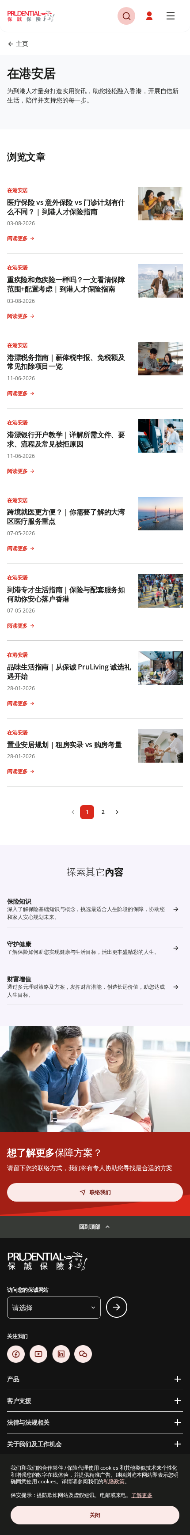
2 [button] (103, 812)
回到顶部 (89, 1226)
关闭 (95, 1515)
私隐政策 (114, 1481)
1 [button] (87, 812)
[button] (150, 16)
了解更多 (141, 1495)
